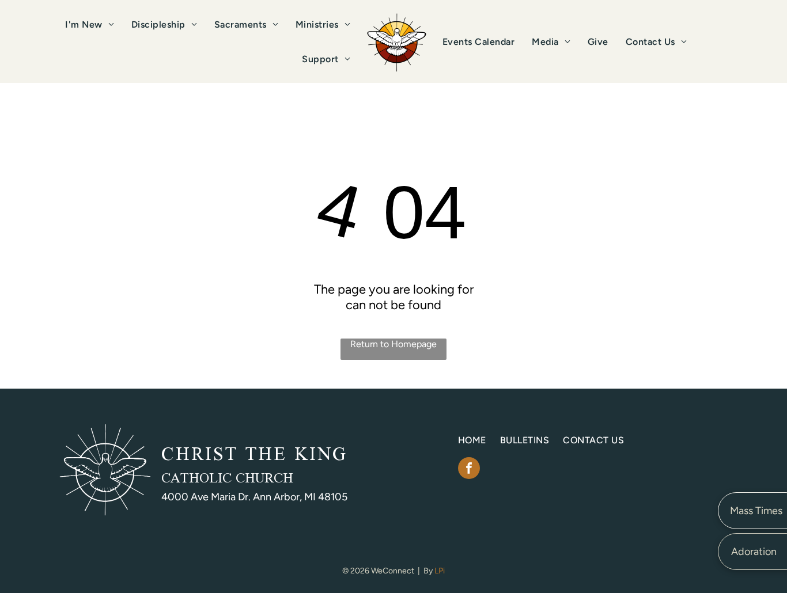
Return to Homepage (393, 344)
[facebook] (469, 469)
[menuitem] (89, 24)
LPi (439, 571)
